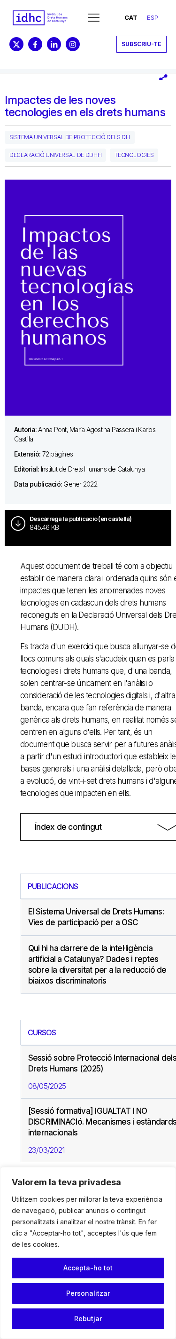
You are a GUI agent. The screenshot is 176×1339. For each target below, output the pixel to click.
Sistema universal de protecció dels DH (69, 137)
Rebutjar (88, 1319)
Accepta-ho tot (88, 1268)
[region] (88, 1253)
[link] (40, 18)
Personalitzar (88, 1293)
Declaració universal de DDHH (55, 154)
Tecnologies (134, 154)
